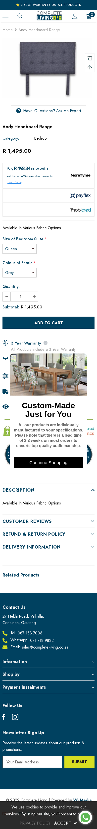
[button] (82, 359)
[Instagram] (15, 717)
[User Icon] (75, 16)
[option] (47, 68)
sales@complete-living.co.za (44, 647)
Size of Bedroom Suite (24, 239)
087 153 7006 (30, 633)
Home (7, 30)
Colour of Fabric (18, 263)
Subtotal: (10, 307)
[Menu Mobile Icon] (5, 16)
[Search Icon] (24, 16)
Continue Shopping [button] (48, 462)
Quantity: (11, 286)
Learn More (14, 182)
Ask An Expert (68, 111)
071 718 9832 (42, 640)
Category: (10, 138)
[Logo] (49, 16)
